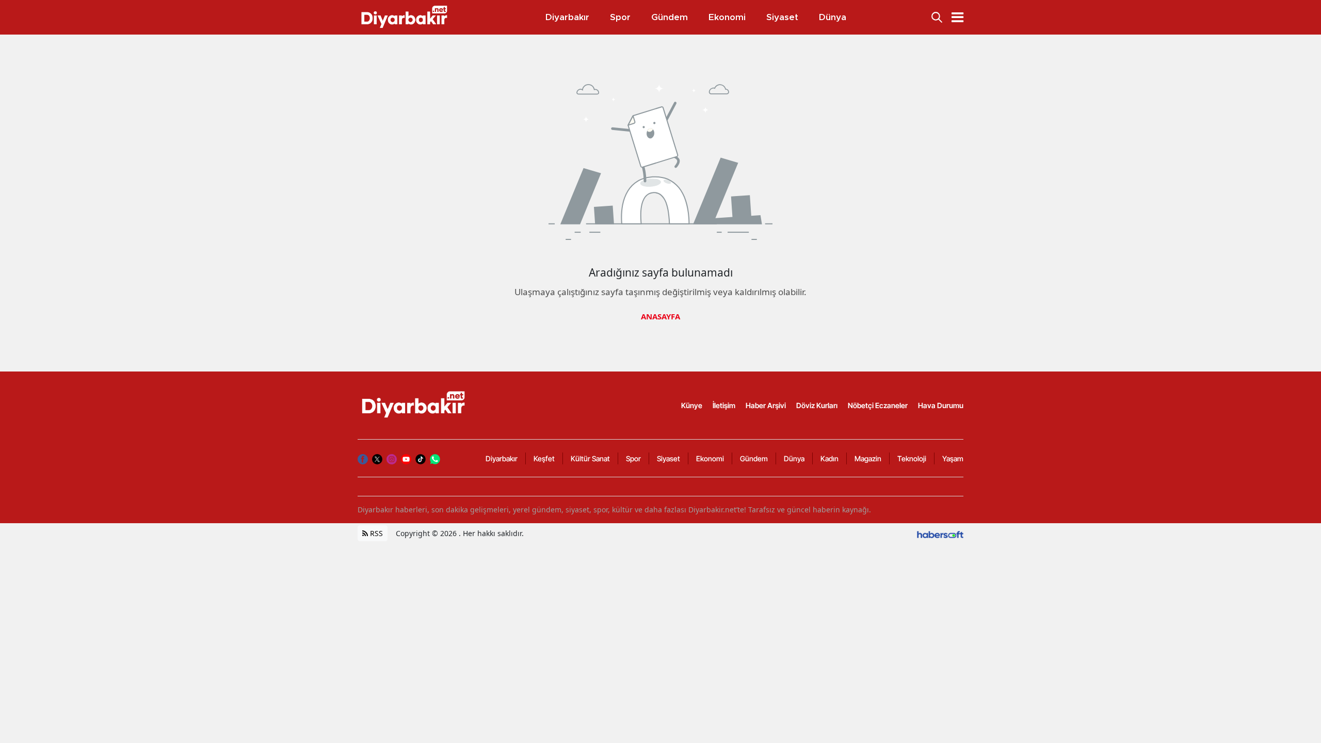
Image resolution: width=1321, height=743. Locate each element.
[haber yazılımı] (940, 533)
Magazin (868, 458)
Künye (691, 405)
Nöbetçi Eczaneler (878, 405)
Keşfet (544, 458)
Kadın (829, 458)
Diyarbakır (502, 458)
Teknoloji (911, 458)
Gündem (754, 458)
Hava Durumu (940, 405)
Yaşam (952, 458)
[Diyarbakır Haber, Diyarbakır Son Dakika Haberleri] (414, 404)
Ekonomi (710, 458)
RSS (375, 533)
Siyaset (668, 458)
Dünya (794, 458)
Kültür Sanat (590, 458)
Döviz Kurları (816, 405)
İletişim (724, 405)
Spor (633, 458)
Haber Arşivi (766, 405)
